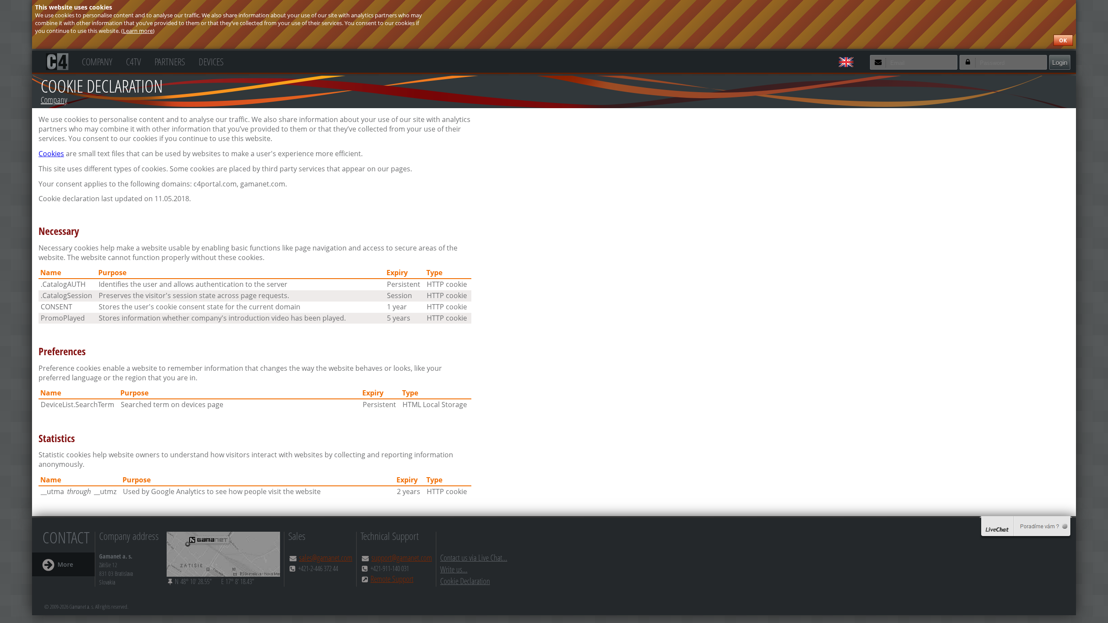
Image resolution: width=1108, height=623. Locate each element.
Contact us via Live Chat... (473, 557)
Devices (211, 61)
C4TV (133, 61)
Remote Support (391, 578)
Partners (170, 61)
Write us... (453, 569)
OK (1063, 40)
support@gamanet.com (401, 557)
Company (97, 61)
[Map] (223, 554)
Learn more (138, 31)
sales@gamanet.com (325, 557)
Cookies (51, 153)
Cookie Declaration (465, 581)
